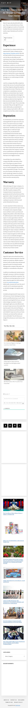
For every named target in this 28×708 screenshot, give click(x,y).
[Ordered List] (11, 403)
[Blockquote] (14, 403)
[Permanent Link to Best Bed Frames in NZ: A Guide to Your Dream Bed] (14, 369)
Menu (24, 3)
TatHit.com (17, 705)
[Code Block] (16, 403)
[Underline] (8, 403)
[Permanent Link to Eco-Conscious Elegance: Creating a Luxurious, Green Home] (14, 331)
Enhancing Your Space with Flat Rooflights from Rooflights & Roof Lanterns (12, 363)
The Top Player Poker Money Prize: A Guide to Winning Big (12, 513)
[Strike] (9, 403)
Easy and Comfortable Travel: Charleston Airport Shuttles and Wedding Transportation (14, 643)
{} (19, 402)
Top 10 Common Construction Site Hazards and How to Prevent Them (12, 621)
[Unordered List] (12, 403)
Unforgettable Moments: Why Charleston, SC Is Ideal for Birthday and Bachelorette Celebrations (13, 602)
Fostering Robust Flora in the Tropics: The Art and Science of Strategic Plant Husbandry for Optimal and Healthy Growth (13, 561)
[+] (21, 402)
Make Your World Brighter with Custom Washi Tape (13, 541)
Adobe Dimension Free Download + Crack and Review (14, 581)
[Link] (17, 403)
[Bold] (4, 403)
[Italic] (6, 403)
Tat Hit (6, 3)
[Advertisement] (14, 447)
